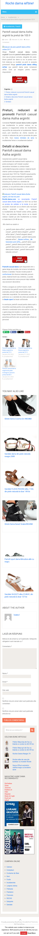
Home (3, 17)
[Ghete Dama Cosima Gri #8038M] (19, 405)
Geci (8, 876)
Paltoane (10, 889)
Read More (32, 933)
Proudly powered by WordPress (11, 922)
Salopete (10, 901)
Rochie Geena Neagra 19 (21, 754)
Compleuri (10, 870)
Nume (5, 673)
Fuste (9, 879)
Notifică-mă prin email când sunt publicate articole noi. (17, 712)
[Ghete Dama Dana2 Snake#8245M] (19, 510)
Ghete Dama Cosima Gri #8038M (18, 419)
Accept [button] (24, 933)
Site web (5, 690)
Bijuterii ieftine (23, 239)
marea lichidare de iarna (24, 138)
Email (4, 682)
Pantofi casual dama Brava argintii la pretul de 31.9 (25, 350)
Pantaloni (10, 892)
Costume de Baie (13, 873)
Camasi (9, 867)
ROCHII (9, 898)
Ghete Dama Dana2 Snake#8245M (19, 524)
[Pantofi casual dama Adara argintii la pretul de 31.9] (9, 343)
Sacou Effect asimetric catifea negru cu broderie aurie (22, 767)
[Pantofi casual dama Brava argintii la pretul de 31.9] (26, 343)
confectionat (6, 274)
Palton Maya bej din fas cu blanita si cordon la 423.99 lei (23, 743)
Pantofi (17, 26)
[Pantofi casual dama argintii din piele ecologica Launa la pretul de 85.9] (9, 363)
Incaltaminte (12, 17)
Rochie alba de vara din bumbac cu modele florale (22, 761)
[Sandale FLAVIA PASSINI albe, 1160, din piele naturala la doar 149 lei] (19, 475)
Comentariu (7, 646)
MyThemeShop (19, 924)
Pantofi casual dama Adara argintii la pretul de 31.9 (9, 350)
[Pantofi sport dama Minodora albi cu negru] (19, 545)
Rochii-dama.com (9, 199)
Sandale (9, 905)
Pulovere (10, 895)
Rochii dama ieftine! (19, 3)
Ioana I (6, 39)
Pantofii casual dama (10, 267)
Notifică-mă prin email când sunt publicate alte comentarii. (19, 702)
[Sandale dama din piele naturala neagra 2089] (19, 440)
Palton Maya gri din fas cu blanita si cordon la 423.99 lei (23, 749)
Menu (4, 12)
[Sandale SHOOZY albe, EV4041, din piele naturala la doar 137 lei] (19, 581)
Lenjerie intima (12, 886)
